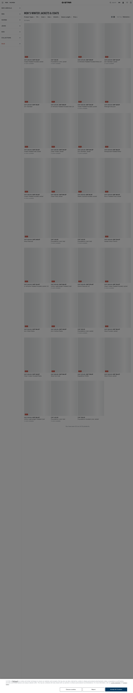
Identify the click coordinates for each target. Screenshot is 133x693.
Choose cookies (71, 689)
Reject (93, 689)
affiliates (15, 681)
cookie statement (115, 682)
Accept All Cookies (116, 689)
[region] (66, 686)
